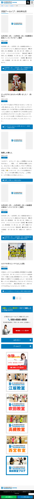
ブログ (4, 101)
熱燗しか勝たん (6, 153)
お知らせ (4, 42)
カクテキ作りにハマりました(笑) (13, 264)
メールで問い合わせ (25, 497)
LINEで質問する (8, 497)
